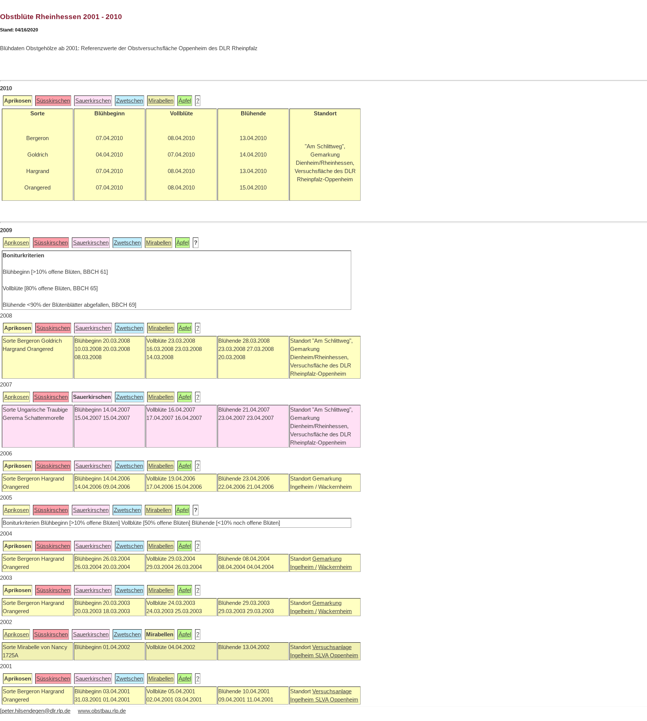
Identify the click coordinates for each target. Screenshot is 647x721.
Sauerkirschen (93, 101)
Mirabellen (160, 101)
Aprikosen (16, 243)
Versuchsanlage (332, 647)
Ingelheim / (303, 567)
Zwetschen (129, 101)
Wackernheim (335, 567)
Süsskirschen (53, 101)
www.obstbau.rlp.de (102, 711)
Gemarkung (326, 559)
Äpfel (185, 101)
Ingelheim (302, 655)
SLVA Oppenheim (336, 655)
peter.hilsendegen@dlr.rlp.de (35, 711)
